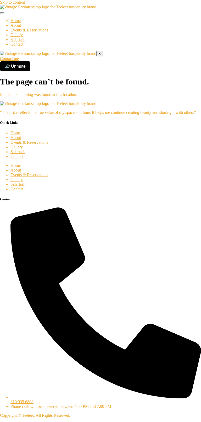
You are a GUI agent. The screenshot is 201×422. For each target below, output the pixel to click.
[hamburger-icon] (2, 13)
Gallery (16, 35)
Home (15, 20)
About (15, 25)
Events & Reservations (29, 30)
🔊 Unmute (15, 66)
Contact (16, 44)
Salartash (17, 39)
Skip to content (12, 2)
